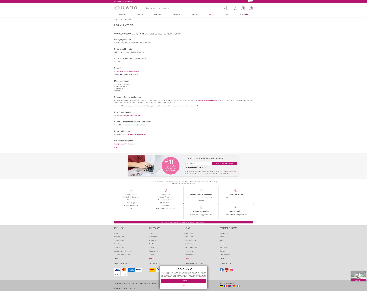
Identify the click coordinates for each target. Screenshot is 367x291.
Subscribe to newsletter (224, 163)
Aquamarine (153, 251)
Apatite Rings (189, 244)
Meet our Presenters (165, 197)
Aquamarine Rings (191, 248)
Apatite (151, 248)
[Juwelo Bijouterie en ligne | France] (226, 286)
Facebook (222, 270)
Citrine (151, 255)
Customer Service (131, 194)
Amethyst (152, 240)
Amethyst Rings (190, 240)
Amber (222, 237)
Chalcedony (224, 251)
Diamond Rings (119, 237)
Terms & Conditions (120, 283)
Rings (116, 233)
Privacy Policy (143, 283)
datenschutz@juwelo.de (132, 115)
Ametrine (152, 244)
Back (116, 19)
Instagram (231, 270)
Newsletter (165, 206)
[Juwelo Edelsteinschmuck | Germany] (222, 286)
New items (176, 15)
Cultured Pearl (225, 255)
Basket (251, 8)
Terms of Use (133, 283)
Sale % (211, 15)
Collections (158, 15)
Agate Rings (188, 233)
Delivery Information (131, 206)
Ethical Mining (165, 203)
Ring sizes (131, 200)
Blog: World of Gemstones (165, 209)
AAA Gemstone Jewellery (123, 251)
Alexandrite (153, 237)
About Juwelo (165, 194)
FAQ (131, 209)
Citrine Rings (189, 251)
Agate (151, 233)
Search (225, 8)
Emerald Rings (119, 240)
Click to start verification (198, 167)
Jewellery (122, 15)
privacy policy (202, 277)
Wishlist (243, 8)
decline (168, 275)
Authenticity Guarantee (131, 197)
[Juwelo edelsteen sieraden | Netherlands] (230, 286)
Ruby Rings (118, 244)
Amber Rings (189, 237)
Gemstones (140, 15)
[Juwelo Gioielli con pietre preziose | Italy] (238, 286)
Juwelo (244, 14)
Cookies (153, 283)
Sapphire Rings (119, 248)
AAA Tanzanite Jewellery (122, 255)
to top (116, 148)
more (116, 258)
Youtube (227, 270)
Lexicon (226, 15)
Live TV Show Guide (165, 200)
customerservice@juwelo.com (129, 71)
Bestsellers (195, 15)
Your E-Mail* (190, 163)
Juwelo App (131, 203)
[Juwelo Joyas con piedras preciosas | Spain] (234, 286)
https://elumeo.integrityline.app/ (124, 144)
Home (120, 19)
